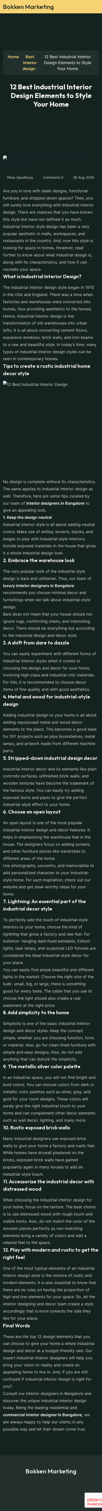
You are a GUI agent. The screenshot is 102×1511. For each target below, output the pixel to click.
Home (13, 56)
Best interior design (30, 62)
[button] (91, 8)
